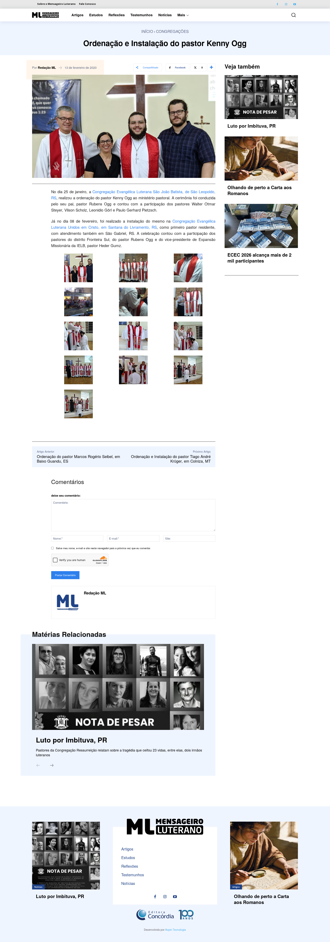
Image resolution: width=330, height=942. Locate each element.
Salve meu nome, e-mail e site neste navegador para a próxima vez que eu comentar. (103, 548)
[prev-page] (38, 765)
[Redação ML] (67, 602)
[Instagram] (286, 4)
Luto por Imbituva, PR (71, 740)
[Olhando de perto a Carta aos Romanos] (261, 158)
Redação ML (47, 67)
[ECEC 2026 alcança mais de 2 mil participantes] (261, 226)
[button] (291, 15)
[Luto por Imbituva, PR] (118, 687)
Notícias (38, 887)
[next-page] (52, 765)
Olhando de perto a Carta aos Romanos (259, 190)
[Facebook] (277, 4)
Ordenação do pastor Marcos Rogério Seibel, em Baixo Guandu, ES (78, 459)
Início (147, 31)
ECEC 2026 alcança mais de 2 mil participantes (259, 257)
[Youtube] (294, 4)
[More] (211, 67)
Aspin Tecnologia (175, 929)
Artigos (236, 887)
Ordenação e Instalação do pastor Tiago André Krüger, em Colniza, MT (171, 459)
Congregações (172, 31)
